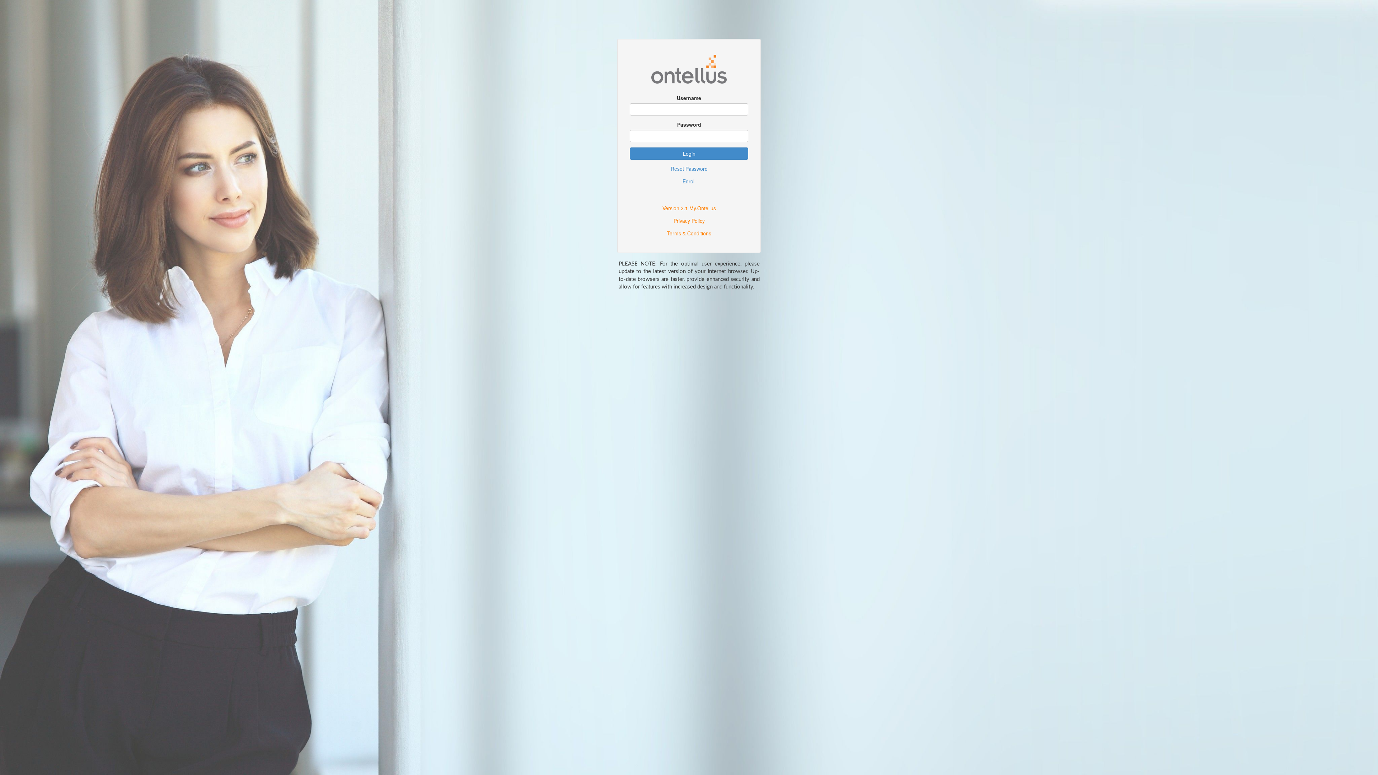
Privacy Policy (689, 220)
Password (689, 124)
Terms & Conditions (689, 233)
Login (689, 153)
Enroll (689, 181)
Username (689, 98)
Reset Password (689, 168)
